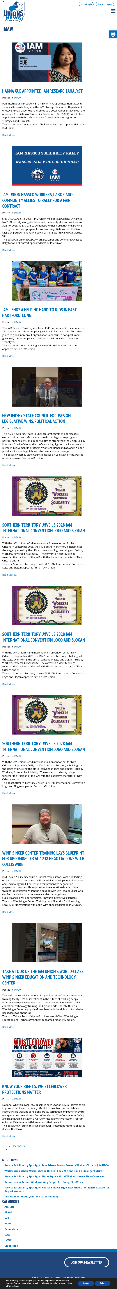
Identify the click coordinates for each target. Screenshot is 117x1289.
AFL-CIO (9, 1207)
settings (15, 1286)
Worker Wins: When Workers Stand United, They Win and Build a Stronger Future (53, 1171)
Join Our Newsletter (86, 1262)
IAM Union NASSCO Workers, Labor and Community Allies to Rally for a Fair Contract (37, 200)
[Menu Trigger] (113, 10)
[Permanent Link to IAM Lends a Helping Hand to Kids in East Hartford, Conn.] (47, 281)
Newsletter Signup (105, 4)
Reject (103, 1283)
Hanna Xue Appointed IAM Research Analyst (42, 91)
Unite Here (11, 1245)
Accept (86, 1283)
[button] (113, 34)
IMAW (17, 97)
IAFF (6, 1218)
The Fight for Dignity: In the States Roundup (31, 1196)
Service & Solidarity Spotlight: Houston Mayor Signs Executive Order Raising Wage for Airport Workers (56, 1189)
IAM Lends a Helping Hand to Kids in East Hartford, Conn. (39, 312)
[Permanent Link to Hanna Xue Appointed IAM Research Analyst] (47, 62)
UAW (7, 1234)
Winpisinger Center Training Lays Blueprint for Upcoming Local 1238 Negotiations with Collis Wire (43, 858)
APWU (8, 1212)
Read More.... (9, 135)
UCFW (7, 1240)
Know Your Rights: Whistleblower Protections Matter (34, 1089)
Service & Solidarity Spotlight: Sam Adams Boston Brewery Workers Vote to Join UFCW (56, 1165)
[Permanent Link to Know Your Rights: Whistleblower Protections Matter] (47, 1058)
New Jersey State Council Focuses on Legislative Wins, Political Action (36, 418)
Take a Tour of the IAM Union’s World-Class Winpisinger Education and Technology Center (42, 977)
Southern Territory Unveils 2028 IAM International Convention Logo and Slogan (43, 528)
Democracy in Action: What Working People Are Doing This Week (43, 1182)
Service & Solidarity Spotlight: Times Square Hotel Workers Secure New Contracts (54, 1176)
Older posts (16, 1146)
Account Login (86, 4)
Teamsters (11, 1229)
